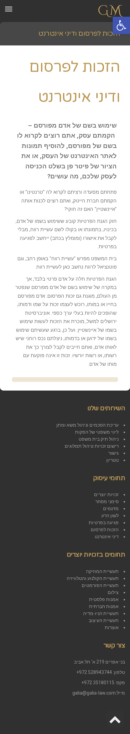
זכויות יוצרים (106, 494)
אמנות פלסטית (104, 599)
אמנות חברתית (104, 606)
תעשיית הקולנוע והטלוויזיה (93, 578)
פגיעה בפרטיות (104, 522)
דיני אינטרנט (107, 536)
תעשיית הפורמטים (100, 585)
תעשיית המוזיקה (102, 571)
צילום (113, 592)
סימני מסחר (107, 501)
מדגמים (111, 508)
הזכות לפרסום (105, 529)
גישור (113, 453)
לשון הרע (110, 515)
